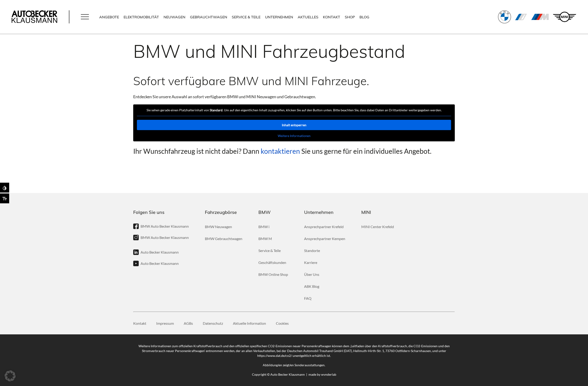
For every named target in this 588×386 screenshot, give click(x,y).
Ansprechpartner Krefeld (324, 226)
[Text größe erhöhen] (4, 198)
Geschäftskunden (272, 262)
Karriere (310, 262)
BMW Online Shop (273, 274)
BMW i (521, 17)
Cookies (282, 323)
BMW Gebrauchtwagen (223, 238)
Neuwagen (174, 17)
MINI (565, 17)
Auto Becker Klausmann (160, 252)
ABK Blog (311, 286)
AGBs (188, 323)
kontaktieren (280, 151)
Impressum (165, 323)
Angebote (109, 17)
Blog (364, 17)
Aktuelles (308, 17)
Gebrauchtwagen (208, 17)
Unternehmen (279, 17)
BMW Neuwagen (218, 226)
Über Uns (311, 274)
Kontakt (331, 17)
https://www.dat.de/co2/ (274, 356)
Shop (350, 17)
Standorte (312, 250)
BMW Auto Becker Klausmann (165, 226)
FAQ (307, 298)
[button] (85, 17)
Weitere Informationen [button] (294, 136)
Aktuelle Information (249, 323)
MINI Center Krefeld (377, 226)
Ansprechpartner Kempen (324, 238)
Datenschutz (213, 323)
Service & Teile (246, 17)
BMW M (540, 17)
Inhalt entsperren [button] (294, 125)
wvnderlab (328, 374)
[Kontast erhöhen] (4, 188)
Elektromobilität (141, 17)
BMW (504, 16)
